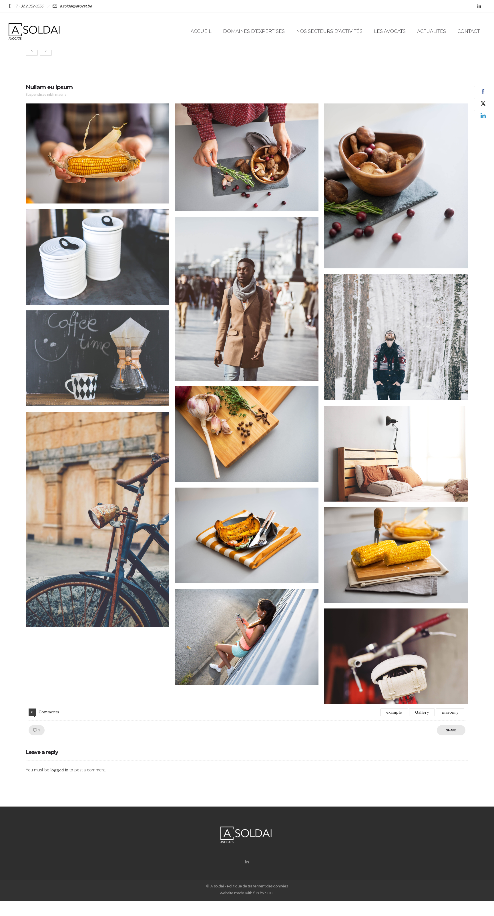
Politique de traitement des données (257, 886)
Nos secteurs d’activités (329, 31)
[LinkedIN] (479, 6)
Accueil (201, 31)
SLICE (270, 893)
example (394, 712)
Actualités (431, 31)
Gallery (422, 712)
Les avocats (390, 31)
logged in (59, 770)
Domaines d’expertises (254, 31)
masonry (450, 712)
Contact (468, 31)
